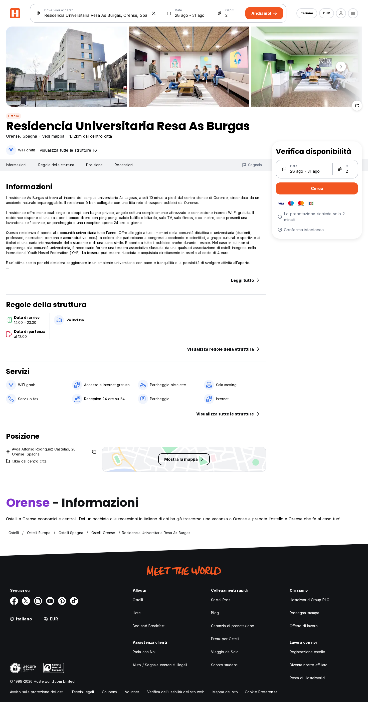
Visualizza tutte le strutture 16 (68, 150)
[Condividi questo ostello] (357, 106)
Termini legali (82, 692)
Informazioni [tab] (16, 165)
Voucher (132, 692)
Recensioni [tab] (124, 165)
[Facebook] (14, 601)
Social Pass (220, 600)
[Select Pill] (341, 13)
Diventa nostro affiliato (308, 665)
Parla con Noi (144, 652)
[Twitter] (26, 601)
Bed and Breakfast (148, 626)
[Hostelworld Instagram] (38, 601)
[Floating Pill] (341, 67)
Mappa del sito (225, 692)
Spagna (30, 136)
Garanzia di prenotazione (232, 626)
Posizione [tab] (94, 165)
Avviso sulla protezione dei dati (36, 692)
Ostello (13, 116)
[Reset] (154, 13)
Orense (13, 136)
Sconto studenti (224, 665)
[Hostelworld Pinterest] (62, 601)
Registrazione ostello (307, 652)
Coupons (109, 692)
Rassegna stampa (304, 613)
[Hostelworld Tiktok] (74, 601)
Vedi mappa (53, 136)
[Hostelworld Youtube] (50, 601)
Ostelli (138, 600)
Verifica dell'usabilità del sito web (176, 692)
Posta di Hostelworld (307, 678)
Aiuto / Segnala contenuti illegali (160, 665)
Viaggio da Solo (225, 652)
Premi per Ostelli (225, 639)
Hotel (137, 613)
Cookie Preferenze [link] (261, 692)
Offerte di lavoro (304, 626)
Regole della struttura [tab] (56, 165)
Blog (215, 613)
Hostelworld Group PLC (309, 600)
